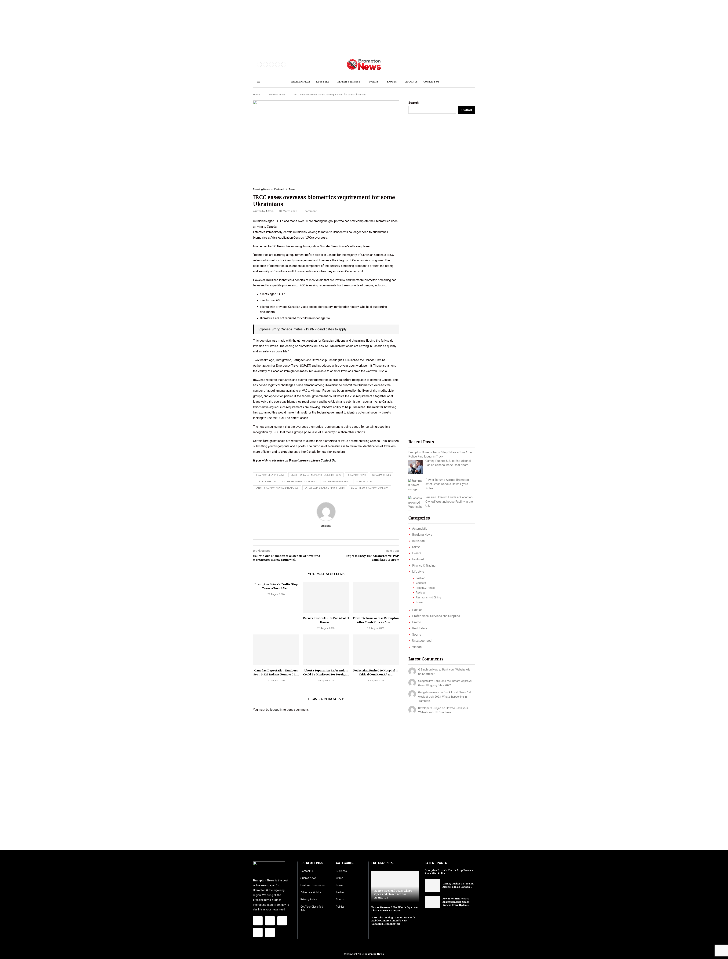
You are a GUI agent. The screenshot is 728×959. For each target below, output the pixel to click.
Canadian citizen (381, 475)
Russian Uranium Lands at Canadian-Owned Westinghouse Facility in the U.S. (449, 501)
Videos (417, 647)
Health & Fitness (348, 81)
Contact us (431, 81)
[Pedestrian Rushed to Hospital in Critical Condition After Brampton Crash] (376, 649)
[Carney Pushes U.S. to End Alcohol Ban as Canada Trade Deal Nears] (326, 597)
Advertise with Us (311, 892)
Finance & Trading (423, 565)
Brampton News (374, 954)
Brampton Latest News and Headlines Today (316, 475)
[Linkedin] (283, 64)
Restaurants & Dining (428, 597)
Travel (419, 602)
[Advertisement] (114, 26)
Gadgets (421, 582)
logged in (276, 709)
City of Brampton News (336, 481)
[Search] (469, 81)
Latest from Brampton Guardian (369, 488)
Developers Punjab (429, 708)
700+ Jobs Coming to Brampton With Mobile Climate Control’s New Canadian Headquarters (393, 920)
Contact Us (328, 460)
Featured (418, 559)
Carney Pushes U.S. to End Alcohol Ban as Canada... (458, 885)
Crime (416, 547)
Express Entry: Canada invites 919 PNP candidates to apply (302, 329)
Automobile (419, 528)
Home (256, 94)
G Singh (423, 669)
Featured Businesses (313, 885)
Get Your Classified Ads (311, 908)
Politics (417, 610)
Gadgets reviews (428, 692)
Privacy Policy (308, 899)
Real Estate (419, 628)
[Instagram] (271, 64)
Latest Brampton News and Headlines (277, 488)
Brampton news (357, 475)
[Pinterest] (277, 64)
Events (373, 81)
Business (418, 541)
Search (413, 103)
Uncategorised (421, 640)
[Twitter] (265, 64)
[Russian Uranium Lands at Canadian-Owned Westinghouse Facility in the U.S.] (415, 503)
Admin (270, 211)
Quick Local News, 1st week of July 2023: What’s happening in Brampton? (444, 697)
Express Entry (364, 481)
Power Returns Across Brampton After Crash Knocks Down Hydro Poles (447, 484)
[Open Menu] (258, 81)
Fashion (420, 578)
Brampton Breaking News (270, 475)
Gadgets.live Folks (429, 681)
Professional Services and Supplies (436, 616)
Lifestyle (322, 81)
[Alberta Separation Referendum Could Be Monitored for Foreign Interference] (326, 649)
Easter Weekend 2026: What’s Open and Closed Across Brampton (393, 894)
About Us (411, 81)
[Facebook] (259, 64)
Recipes (420, 592)
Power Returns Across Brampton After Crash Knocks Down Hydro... (455, 901)
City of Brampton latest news (299, 481)
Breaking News (301, 81)
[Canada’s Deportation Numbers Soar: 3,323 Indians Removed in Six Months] (276, 649)
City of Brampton (266, 481)
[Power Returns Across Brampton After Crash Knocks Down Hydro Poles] (376, 597)
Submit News (308, 878)
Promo (416, 622)
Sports (392, 81)
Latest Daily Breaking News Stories (325, 488)
